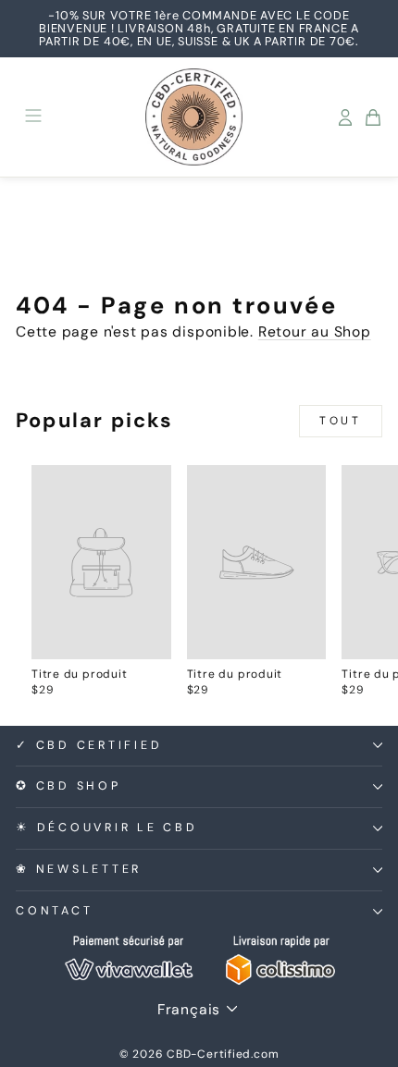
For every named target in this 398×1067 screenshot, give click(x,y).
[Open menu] (33, 117)
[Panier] (373, 117)
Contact (54, 910)
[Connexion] (345, 117)
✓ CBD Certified (89, 745)
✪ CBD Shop (68, 786)
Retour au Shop (314, 331)
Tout (340, 420)
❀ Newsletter (79, 869)
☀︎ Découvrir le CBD (107, 827)
